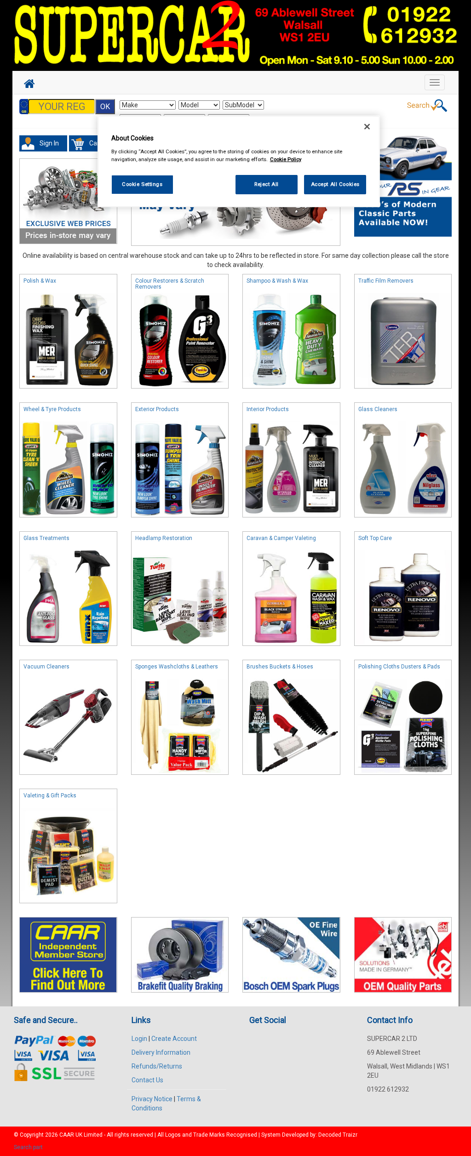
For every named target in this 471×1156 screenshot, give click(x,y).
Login (139, 1038)
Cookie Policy (285, 159)
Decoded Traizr (337, 1135)
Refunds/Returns (157, 1066)
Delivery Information (161, 1052)
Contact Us (147, 1080)
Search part (28, 1147)
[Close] (367, 126)
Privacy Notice (152, 1099)
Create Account (174, 1038)
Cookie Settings (142, 184)
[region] (239, 161)
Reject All (266, 184)
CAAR (66, 1135)
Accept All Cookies (335, 184)
